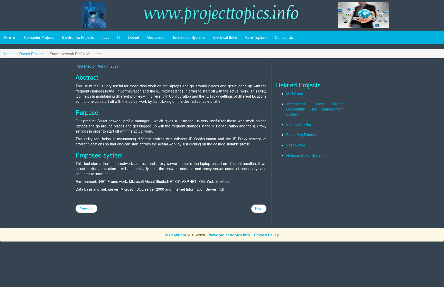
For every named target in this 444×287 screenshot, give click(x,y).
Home (10, 37)
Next (259, 208)
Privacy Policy (266, 234)
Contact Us (284, 37)
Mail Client (294, 93)
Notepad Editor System (305, 155)
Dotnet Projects (31, 53)
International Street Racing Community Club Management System (315, 109)
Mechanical (156, 37)
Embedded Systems (189, 37)
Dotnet (133, 37)
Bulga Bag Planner (301, 134)
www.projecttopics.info (229, 234)
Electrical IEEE (225, 37)
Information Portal (300, 124)
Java (105, 37)
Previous (86, 208)
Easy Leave (295, 144)
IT (119, 37)
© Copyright (175, 234)
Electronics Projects (78, 37)
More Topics (255, 37)
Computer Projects (39, 37)
